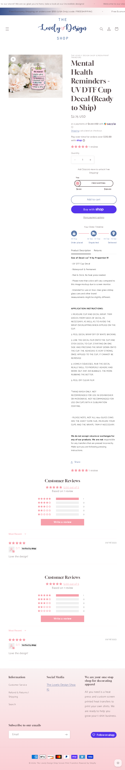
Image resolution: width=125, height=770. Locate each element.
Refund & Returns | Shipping (19, 695)
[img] (17, 543)
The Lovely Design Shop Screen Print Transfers (57, 763)
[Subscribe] (66, 734)
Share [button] (77, 462)
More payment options (93, 217)
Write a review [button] (62, 522)
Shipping (75, 131)
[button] (7, 29)
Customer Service (18, 685)
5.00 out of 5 (71, 487)
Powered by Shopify (87, 763)
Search (12, 704)
